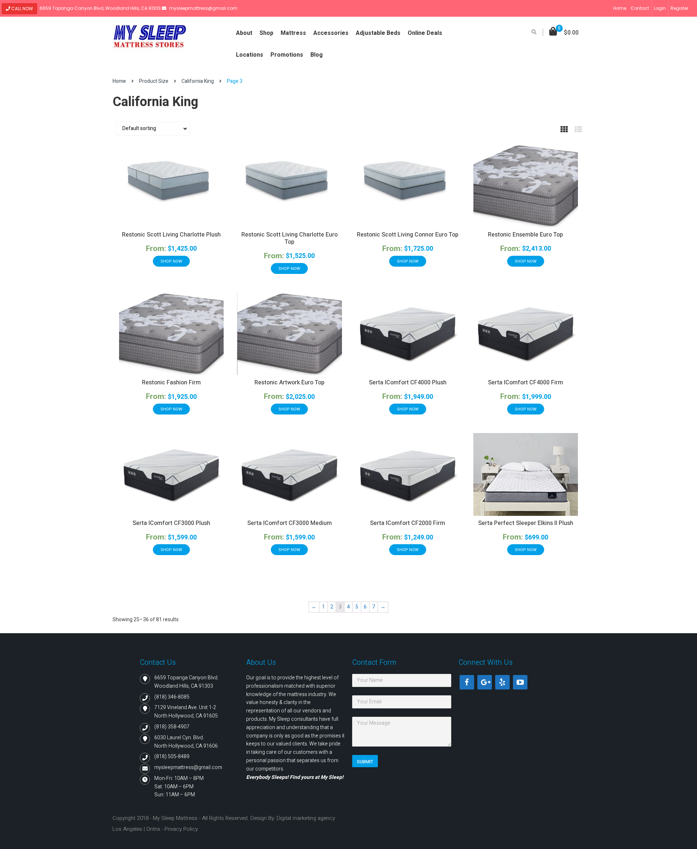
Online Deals (425, 33)
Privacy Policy (181, 829)
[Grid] (564, 129)
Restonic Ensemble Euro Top (525, 234)
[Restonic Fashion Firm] (171, 333)
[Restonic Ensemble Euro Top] (525, 185)
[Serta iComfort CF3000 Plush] (171, 474)
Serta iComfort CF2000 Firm (407, 523)
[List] (578, 129)
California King (198, 81)
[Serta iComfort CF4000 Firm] (525, 333)
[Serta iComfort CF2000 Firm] (407, 474)
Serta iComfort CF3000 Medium (289, 523)
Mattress (293, 33)
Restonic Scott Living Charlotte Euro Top (289, 238)
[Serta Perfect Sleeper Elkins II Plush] (525, 474)
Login (660, 8)
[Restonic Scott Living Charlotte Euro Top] (289, 185)
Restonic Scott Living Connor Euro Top (407, 234)
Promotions (286, 54)
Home (619, 8)
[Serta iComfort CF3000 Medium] (289, 474)
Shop (266, 33)
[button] (564, 32)
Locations (249, 54)
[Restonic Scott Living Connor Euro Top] (407, 185)
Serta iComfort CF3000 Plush (171, 523)
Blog (316, 54)
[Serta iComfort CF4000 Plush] (407, 333)
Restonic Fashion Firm (171, 382)
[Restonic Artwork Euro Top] (289, 333)
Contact (640, 8)
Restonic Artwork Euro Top (289, 382)
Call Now (21, 8)
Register (679, 8)
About (244, 33)
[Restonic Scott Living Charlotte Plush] (171, 185)
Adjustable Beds (378, 33)
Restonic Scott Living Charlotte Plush (171, 234)
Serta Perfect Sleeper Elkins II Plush (525, 523)
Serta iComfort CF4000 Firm (525, 382)
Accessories (330, 33)
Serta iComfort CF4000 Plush (408, 382)
